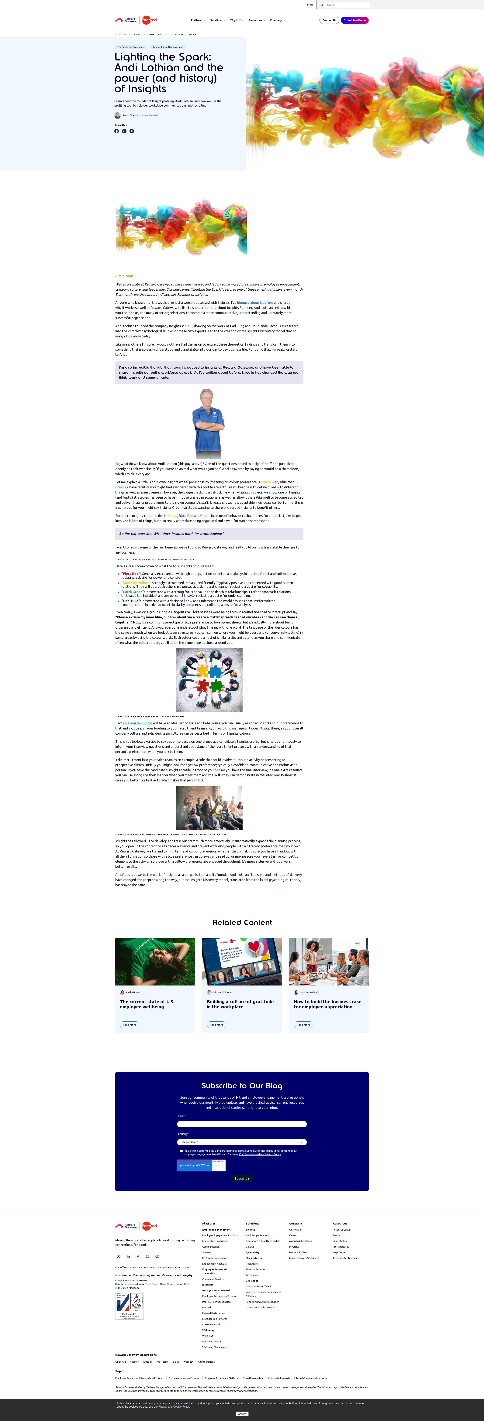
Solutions (216, 20)
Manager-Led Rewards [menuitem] (214, 1318)
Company (276, 20)
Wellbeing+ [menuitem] (208, 1335)
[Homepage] (136, 20)
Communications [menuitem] (211, 1246)
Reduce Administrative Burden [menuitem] (262, 1301)
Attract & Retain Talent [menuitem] (258, 1286)
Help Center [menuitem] (339, 1252)
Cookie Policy (181, 1406)
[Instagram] (147, 1256)
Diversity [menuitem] (294, 1246)
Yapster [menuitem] (134, 1361)
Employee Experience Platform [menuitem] (222, 1378)
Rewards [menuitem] (207, 1307)
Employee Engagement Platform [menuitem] (220, 1235)
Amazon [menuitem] (147, 1361)
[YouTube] (157, 1256)
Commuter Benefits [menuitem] (213, 1279)
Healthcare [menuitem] (252, 1263)
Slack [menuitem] (176, 1361)
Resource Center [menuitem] (342, 1229)
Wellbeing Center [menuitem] (211, 1341)
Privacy (163, 1406)
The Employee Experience (130, 47)
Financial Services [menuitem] (255, 1269)
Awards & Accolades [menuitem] (300, 1241)
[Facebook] (138, 1256)
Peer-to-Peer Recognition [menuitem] (216, 1301)
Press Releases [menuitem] (341, 1246)
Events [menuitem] (336, 1235)
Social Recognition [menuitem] (253, 1378)
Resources (255, 20)
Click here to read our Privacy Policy (260, 1154)
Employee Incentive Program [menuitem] (184, 1378)
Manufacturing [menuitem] (254, 1258)
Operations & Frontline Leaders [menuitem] (263, 1241)
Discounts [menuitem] (207, 1284)
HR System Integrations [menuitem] (215, 1258)
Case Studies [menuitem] (340, 1241)
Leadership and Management (168, 47)
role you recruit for (137, 723)
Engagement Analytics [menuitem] (214, 1263)
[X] (118, 1256)
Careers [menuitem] (293, 1235)
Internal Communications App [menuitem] (310, 1378)
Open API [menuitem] (120, 1361)
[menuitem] (216, 1229)
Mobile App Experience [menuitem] (215, 1241)
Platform (196, 20)
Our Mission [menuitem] (295, 1229)
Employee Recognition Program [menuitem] (219, 1296)
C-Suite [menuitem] (250, 1246)
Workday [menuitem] (188, 1361)
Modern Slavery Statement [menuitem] (304, 1258)
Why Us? (235, 20)
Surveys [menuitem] (206, 1252)
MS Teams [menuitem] (162, 1361)
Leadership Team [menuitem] (298, 1252)
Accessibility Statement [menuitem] (345, 1258)
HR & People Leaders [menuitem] (257, 1235)
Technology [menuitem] (252, 1275)
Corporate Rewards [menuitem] (279, 1378)
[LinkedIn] (128, 1256)
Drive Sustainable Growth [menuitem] (260, 1307)
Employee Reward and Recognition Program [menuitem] (139, 1378)
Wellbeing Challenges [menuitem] (214, 1347)
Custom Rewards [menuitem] (211, 1324)
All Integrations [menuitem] (206, 1361)
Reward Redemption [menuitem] (213, 1313)
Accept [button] (242, 1414)
